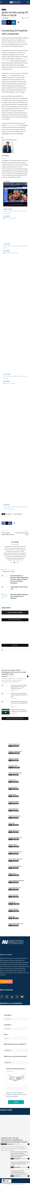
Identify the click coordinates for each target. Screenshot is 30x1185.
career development (18, 514)
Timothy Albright (13, 909)
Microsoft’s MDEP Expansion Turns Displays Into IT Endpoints (19, 596)
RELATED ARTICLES (8, 569)
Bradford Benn (12, 780)
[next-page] (5, 602)
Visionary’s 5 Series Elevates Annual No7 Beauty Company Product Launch (20, 1164)
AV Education (9, 514)
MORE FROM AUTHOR (9, 571)
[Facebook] (4, 22)
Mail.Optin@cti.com (14, 830)
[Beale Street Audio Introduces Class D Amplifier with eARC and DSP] (6, 695)
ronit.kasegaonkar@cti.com (16, 880)
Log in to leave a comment (15, 612)
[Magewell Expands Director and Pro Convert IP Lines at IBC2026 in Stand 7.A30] (6, 703)
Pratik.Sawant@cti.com (15, 866)
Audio (12, 1158)
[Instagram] (7, 997)
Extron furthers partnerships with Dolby (8, 533)
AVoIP (12, 1167)
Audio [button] (11, 1071)
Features (4, 7)
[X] (8, 22)
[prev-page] (3, 602)
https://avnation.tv (15, 544)
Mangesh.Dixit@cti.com (15, 837)
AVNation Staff (4, 676)
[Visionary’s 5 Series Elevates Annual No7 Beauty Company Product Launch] (5, 1164)
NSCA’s (8, 75)
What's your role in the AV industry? (15, 1056)
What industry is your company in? (15, 1044)
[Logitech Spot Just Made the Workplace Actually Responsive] (6, 711)
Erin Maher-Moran (13, 801)
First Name (7, 1015)
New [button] (7, 1071)
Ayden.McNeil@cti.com (15, 773)
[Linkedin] (13, 22)
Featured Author (13, 809)
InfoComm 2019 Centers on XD (21, 533)
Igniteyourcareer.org (11, 125)
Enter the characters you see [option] (15, 1069)
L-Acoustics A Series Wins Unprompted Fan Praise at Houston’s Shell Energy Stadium (19, 1172)
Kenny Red (11, 823)
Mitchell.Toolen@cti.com (15, 852)
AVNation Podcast (13, 758)
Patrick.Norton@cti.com (15, 859)
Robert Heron (12, 873)
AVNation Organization (15, 751)
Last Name (7, 1025)
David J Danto (12, 794)
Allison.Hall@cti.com (14, 744)
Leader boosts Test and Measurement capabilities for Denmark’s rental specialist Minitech (14, 1140)
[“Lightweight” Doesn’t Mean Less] (6, 589)
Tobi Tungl (11, 916)
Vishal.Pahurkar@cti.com (15, 923)
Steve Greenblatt (13, 895)
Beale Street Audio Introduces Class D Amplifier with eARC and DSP (19, 695)
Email (6, 1034)
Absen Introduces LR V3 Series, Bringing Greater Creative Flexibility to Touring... (19, 687)
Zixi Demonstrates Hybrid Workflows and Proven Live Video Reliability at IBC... (14, 672)
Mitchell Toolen (12, 844)
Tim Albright (5, 18)
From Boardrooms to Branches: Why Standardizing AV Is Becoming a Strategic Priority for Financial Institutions (19, 579)
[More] (18, 22)
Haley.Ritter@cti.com (14, 816)
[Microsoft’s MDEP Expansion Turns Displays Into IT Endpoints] (6, 596)
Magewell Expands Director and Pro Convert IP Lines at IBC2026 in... (19, 703)
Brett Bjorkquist (13, 787)
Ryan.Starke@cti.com (14, 887)
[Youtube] (22, 997)
